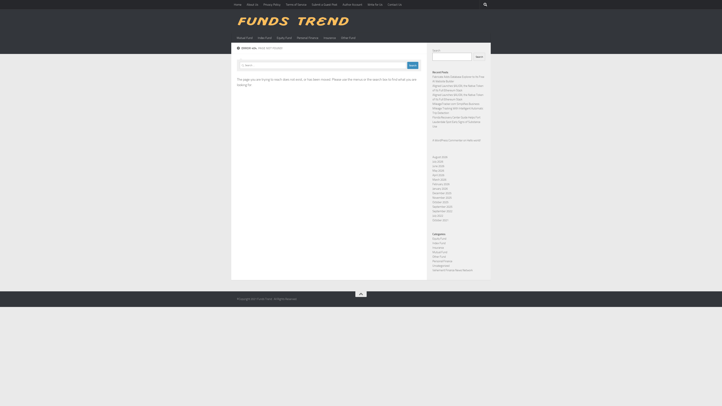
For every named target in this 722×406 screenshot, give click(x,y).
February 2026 (441, 184)
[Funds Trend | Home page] (293, 21)
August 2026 (439, 157)
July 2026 (437, 161)
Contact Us (395, 4)
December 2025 (441, 193)
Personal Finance (307, 38)
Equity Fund (284, 38)
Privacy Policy (272, 4)
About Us (252, 4)
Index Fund (265, 38)
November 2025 (442, 197)
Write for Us (375, 4)
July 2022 (437, 215)
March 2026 (439, 179)
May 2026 (438, 170)
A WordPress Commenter (447, 140)
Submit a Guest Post (324, 4)
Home (237, 4)
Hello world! (474, 140)
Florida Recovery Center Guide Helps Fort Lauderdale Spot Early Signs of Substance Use (456, 122)
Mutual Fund (245, 38)
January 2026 (440, 188)
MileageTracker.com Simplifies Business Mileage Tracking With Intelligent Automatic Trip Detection (457, 108)
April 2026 (438, 175)
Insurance (330, 38)
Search (436, 50)
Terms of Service (296, 4)
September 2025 (442, 206)
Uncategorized (441, 265)
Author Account (352, 4)
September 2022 (442, 211)
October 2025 (440, 202)
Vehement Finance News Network (452, 270)
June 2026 (438, 166)
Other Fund (348, 38)
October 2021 (440, 220)
